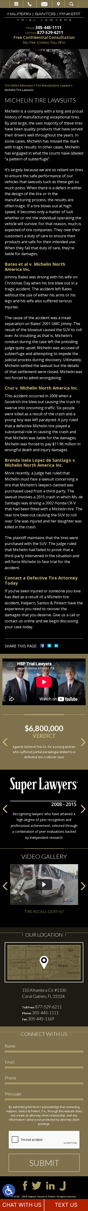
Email (44, 4)
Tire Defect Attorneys (19, 85)
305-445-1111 (48, 27)
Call (29, 4)
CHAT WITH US (22, 1205)
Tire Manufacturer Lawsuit (53, 85)
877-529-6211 (50, 32)
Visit (58, 4)
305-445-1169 (41, 1018)
